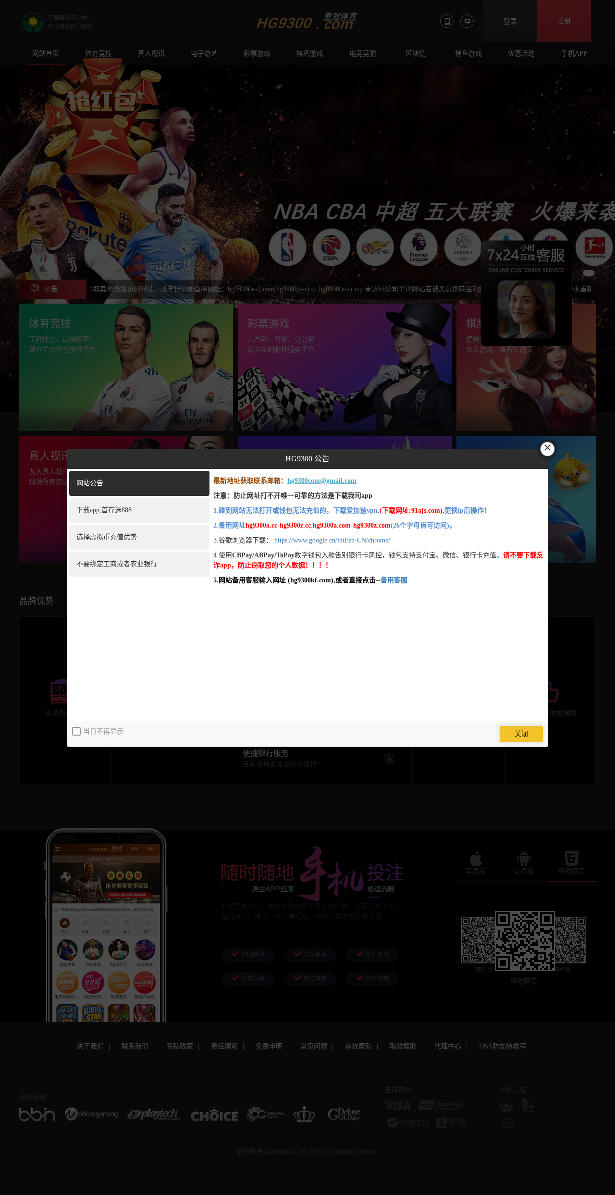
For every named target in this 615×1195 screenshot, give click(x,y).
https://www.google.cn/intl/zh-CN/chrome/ (332, 540)
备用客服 (394, 580)
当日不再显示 (103, 731)
